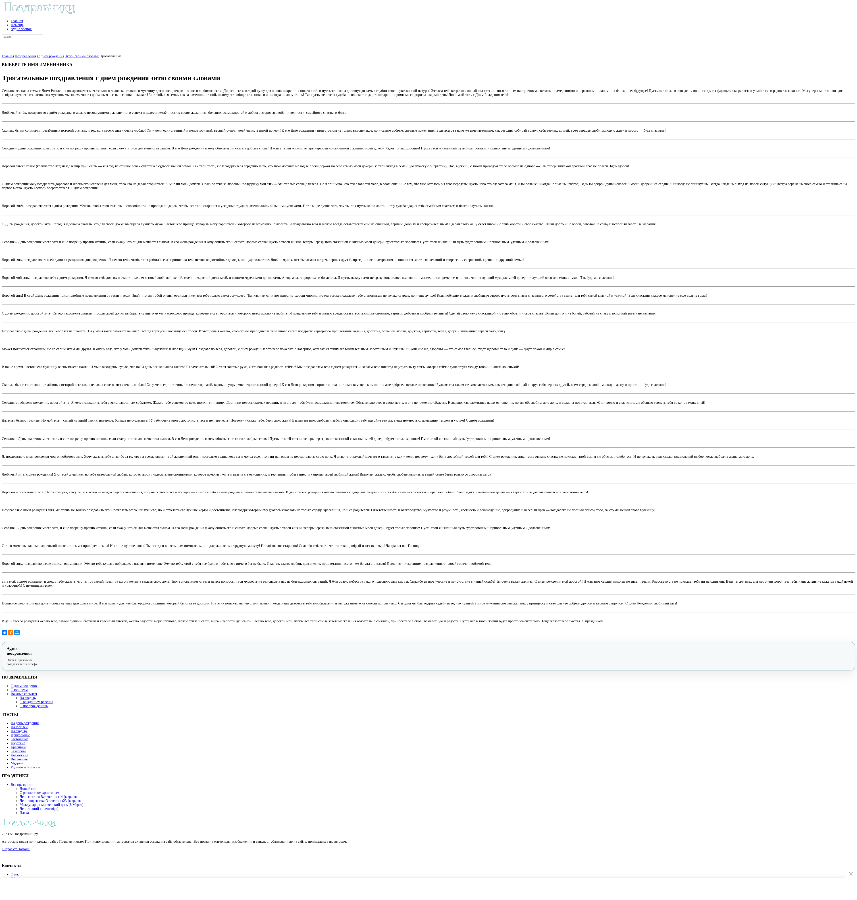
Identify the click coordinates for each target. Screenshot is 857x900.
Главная (17, 21)
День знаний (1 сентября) (39, 809)
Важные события (24, 694)
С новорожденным (34, 706)
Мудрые (17, 763)
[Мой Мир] (17, 632)
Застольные (19, 739)
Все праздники (22, 784)
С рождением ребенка (36, 702)
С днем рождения (50, 56)
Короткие (18, 743)
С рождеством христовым (39, 792)
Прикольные (20, 735)
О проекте (9, 849)
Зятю (69, 56)
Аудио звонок (21, 29)
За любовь (18, 751)
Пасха (24, 813)
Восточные (19, 759)
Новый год (28, 788)
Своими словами (86, 56)
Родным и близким (25, 767)
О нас (15, 874)
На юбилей (19, 727)
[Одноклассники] (10, 632)
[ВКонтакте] (4, 632)
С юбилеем (19, 690)
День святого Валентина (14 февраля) (48, 797)
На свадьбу (28, 698)
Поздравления (25, 56)
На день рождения (25, 723)
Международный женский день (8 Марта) (51, 805)
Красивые (18, 747)
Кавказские (19, 755)
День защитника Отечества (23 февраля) (50, 801)
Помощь (17, 25)
